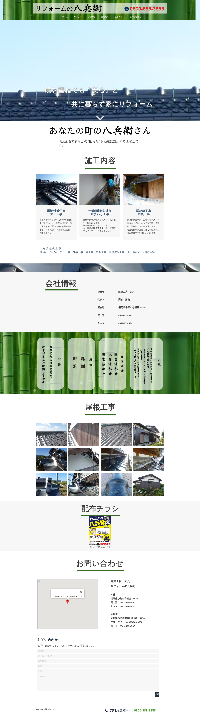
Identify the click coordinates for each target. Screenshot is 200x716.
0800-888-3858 (147, 9)
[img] (51, 434)
